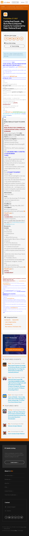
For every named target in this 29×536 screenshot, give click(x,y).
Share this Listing (11, 35)
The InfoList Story (9, 475)
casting (10, 409)
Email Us (9, 510)
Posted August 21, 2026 (17, 431)
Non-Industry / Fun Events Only (13, 326)
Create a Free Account (14, 349)
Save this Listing (10, 43)
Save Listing (15, 46)
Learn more (14, 462)
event (9, 363)
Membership (8, 479)
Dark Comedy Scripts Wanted (16, 433)
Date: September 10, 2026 (18, 377)
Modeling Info (8, 324)
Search (14, 2)
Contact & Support (11, 507)
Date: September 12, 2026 (18, 363)
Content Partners (9, 491)
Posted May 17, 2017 (10, 18)
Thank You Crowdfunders (11, 494)
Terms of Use (7, 528)
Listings (3, 6)
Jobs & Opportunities (10, 322)
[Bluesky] (21, 517)
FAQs (6, 487)
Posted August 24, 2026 (17, 423)
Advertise (7, 483)
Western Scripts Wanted (15, 426)
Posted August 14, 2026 (19, 409)
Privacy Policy (23, 527)
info (7, 2)
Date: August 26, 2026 (17, 394)
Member (14, 530)
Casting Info (7, 319)
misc (9, 423)
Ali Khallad (20, 530)
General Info (15, 319)
